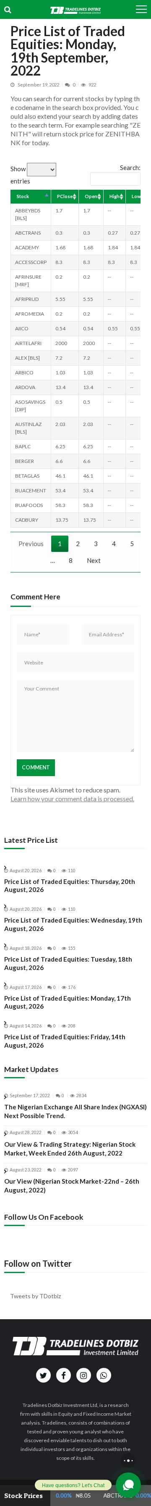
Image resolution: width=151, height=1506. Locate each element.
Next (94, 560)
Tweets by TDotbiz (35, 1295)
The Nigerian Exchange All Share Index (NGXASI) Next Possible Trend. (75, 1111)
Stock (23, 196)
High (114, 196)
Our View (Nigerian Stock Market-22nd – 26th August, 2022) (71, 1185)
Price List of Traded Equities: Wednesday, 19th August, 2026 (73, 924)
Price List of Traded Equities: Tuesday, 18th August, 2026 (68, 963)
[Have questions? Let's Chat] (128, 1485)
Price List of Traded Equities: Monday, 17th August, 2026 (67, 1002)
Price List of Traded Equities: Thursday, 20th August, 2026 (69, 886)
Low (136, 196)
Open (91, 196)
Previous (31, 543)
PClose (65, 196)
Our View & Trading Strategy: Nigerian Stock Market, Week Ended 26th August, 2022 (69, 1148)
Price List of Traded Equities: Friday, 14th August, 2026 (64, 1041)
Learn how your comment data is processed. (72, 799)
